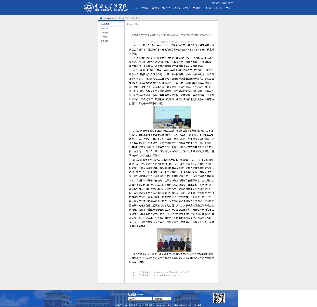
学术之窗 (197, 8)
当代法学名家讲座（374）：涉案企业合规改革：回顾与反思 (158, 275)
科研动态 (135, 18)
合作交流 (207, 8)
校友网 (227, 8)
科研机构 (104, 33)
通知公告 (104, 28)
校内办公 (215, 3)
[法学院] (106, 11)
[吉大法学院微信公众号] (219, 303)
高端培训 (217, 8)
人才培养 (186, 8)
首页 (135, 8)
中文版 (223, 3)
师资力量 (155, 8)
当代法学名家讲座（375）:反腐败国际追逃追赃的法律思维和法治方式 (162, 272)
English (230, 3)
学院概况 (145, 8)
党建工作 (166, 8)
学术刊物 (104, 41)
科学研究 (176, 8)
